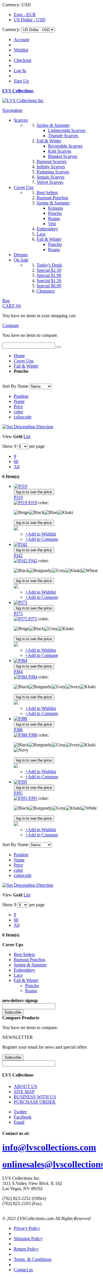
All (16, 466)
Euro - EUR (25, 14)
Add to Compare (41, 539)
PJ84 (18, 671)
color (18, 411)
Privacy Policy (27, 1228)
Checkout (22, 60)
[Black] (36, 512)
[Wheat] (89, 570)
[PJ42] (20, 544)
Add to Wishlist (40, 534)
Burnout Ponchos (29, 959)
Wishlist (21, 49)
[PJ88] (20, 718)
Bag (6, 300)
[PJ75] (20, 602)
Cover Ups (23, 360)
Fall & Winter (26, 366)
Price (18, 406)
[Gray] (59, 570)
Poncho (32, 985)
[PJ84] (20, 660)
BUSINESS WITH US (35, 1096)
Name (19, 401)
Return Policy (26, 1249)
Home (19, 355)
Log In (20, 70)
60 (16, 461)
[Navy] (21, 750)
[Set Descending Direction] (27, 426)
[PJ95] (20, 781)
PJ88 (18, 729)
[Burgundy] (40, 570)
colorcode (22, 416)
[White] (89, 808)
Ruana (31, 990)
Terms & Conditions (33, 1259)
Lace (18, 975)
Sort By (9, 386)
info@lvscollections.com (49, 1147)
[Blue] (50, 512)
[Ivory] (73, 686)
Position (21, 396)
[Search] (58, 347)
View (7, 436)
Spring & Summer (30, 964)
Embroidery (24, 970)
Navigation (12, 110)
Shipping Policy (28, 1238)
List (26, 436)
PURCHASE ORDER (35, 1102)
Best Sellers (24, 954)
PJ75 (18, 613)
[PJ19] (20, 486)
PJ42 (18, 555)
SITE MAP (24, 1091)
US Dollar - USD (29, 19)
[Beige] (21, 512)
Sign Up (21, 81)
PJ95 (18, 793)
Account (21, 39)
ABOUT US (25, 1086)
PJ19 (18, 497)
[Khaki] (65, 512)
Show (7, 446)
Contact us (23, 1269)
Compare (10, 325)
